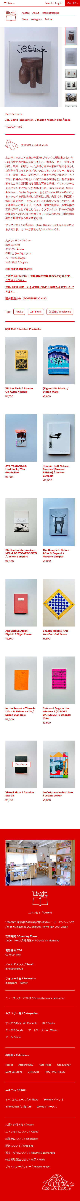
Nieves (9, 1064)
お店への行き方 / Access (19, 1124)
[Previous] (15, 67)
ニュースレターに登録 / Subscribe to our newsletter (34, 998)
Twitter (48, 19)
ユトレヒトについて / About (21, 1131)
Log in (58, 3)
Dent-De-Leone (13, 114)
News (25, 19)
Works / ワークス (47, 1106)
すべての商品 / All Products (21, 1023)
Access (26, 12)
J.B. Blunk (35, 311)
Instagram (36, 19)
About (35, 12)
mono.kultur (64, 1064)
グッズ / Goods (14, 1030)
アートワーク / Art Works (42, 1030)
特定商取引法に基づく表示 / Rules (25, 1159)
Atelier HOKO (25, 1064)
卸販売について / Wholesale (21, 1138)
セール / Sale (12, 1037)
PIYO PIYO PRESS (55, 1071)
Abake (19, 311)
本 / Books (48, 1023)
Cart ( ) (72, 3)
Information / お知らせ (18, 1106)
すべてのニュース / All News (21, 1099)
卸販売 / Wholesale (60, 311)
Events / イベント (54, 1099)
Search (48, 3)
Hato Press (45, 1064)
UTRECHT (33, 1071)
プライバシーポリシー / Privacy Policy (27, 1166)
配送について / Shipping (19, 1145)
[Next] (46, 67)
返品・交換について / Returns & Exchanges (30, 1152)
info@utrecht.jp (50, 12)
